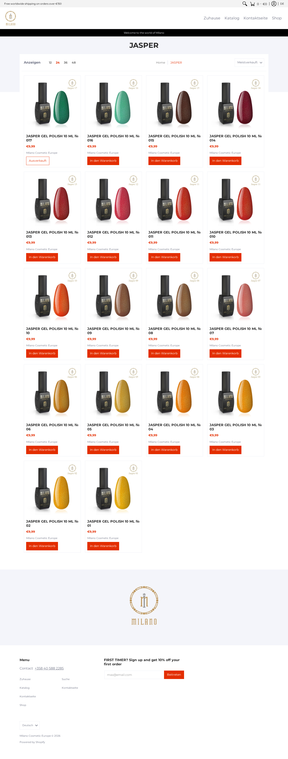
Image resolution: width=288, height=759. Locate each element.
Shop (23, 705)
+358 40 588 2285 (49, 668)
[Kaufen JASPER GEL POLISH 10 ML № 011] (174, 200)
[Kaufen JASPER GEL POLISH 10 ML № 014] (236, 104)
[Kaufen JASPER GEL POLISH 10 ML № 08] (174, 296)
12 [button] (50, 62)
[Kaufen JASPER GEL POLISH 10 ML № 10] (52, 296)
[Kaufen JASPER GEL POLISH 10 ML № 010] (236, 200)
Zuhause (25, 679)
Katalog (25, 687)
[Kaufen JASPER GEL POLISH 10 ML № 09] (113, 296)
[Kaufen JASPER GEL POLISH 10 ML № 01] (113, 489)
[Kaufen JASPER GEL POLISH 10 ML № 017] (52, 104)
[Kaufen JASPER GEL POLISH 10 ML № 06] (52, 393)
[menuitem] (245, 3)
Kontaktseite (28, 696)
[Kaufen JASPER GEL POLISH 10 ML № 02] (52, 489)
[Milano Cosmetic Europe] (10, 18)
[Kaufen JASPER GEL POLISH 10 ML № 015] (174, 104)
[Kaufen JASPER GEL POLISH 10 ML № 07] (236, 296)
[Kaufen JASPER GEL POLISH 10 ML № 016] (113, 104)
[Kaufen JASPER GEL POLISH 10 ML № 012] (113, 200)
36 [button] (65, 62)
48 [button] (74, 62)
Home (160, 62)
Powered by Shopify (32, 742)
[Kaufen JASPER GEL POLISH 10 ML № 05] (113, 393)
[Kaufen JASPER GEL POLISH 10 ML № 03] (236, 393)
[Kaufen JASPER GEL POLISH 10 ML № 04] (174, 393)
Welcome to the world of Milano (144, 32)
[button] (258, 3)
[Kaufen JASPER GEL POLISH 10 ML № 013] (52, 200)
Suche (66, 679)
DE (282, 3)
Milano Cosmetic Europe (41, 152)
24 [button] (58, 62)
